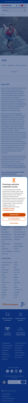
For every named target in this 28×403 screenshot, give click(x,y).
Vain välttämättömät (14, 219)
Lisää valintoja (14, 223)
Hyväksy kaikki (14, 214)
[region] (14, 201)
